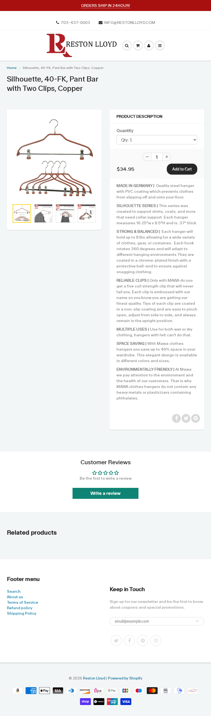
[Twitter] (116, 640)
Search (14, 591)
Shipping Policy (21, 613)
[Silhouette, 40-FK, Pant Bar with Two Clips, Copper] (54, 158)
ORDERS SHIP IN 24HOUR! (105, 5)
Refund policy (19, 607)
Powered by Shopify (125, 678)
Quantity (124, 130)
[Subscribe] (197, 621)
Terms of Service (22, 602)
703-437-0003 (75, 22)
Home (12, 68)
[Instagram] (155, 640)
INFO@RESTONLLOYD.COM (129, 22)
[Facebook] (129, 640)
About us (15, 596)
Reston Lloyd (94, 678)
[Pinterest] (142, 640)
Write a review (105, 493)
